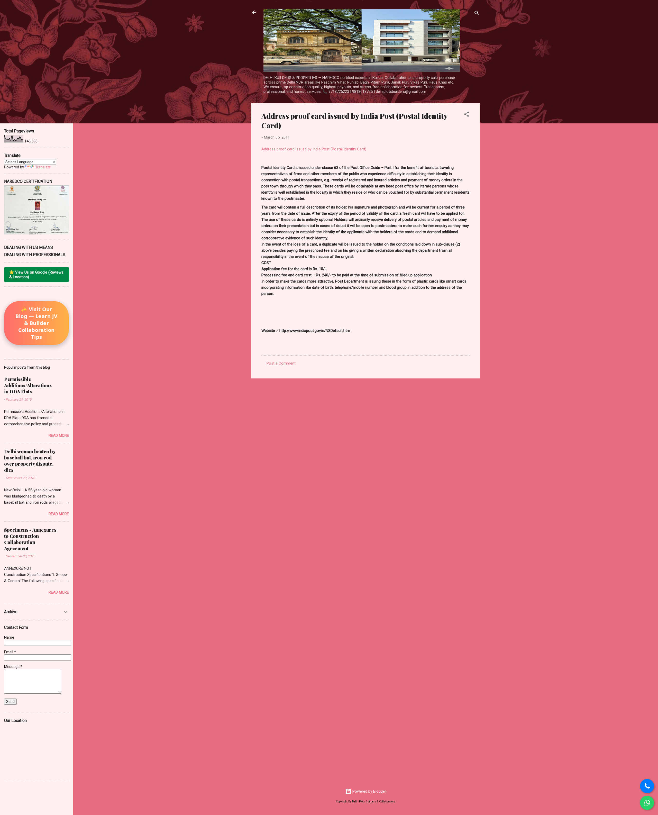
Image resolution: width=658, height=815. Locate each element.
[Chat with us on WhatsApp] (647, 803)
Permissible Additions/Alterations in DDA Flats (28, 385)
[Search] (477, 14)
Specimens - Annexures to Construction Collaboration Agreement (30, 539)
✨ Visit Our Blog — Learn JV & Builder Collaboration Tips (36, 323)
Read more (59, 435)
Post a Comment (281, 363)
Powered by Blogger (368, 791)
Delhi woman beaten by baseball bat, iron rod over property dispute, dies (29, 460)
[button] (466, 115)
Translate (43, 167)
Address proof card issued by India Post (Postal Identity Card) (313, 149)
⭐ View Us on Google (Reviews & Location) (36, 274)
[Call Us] (647, 786)
